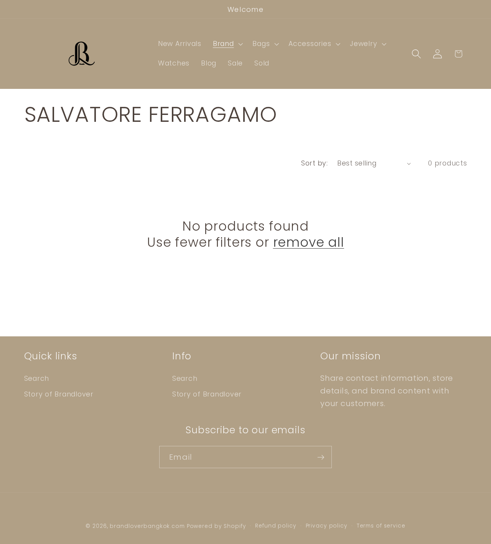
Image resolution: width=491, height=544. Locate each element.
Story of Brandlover (59, 394)
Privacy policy (327, 525)
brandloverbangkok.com (147, 526)
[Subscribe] (320, 457)
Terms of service (381, 525)
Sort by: (314, 163)
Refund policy (275, 525)
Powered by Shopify (216, 526)
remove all (308, 242)
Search (36, 378)
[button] (227, 44)
